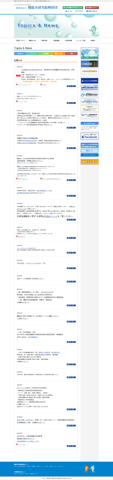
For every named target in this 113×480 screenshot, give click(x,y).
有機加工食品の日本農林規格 (26, 143)
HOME (15, 466)
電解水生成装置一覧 (21, 236)
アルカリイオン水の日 (33, 263)
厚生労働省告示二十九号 (44, 190)
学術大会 (15, 473)
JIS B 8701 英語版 (21, 444)
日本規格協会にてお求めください (28, 441)
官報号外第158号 (31, 140)
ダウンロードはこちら (89, 155)
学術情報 (46, 53)
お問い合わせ (61, 466)
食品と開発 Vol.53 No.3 (25, 420)
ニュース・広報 (45, 466)
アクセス (55, 466)
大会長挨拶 (44, 84)
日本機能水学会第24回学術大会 (31, 70)
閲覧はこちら (89, 150)
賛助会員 (93, 126)
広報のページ (51, 216)
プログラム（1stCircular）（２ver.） (24, 84)
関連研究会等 (21, 473)
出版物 (51, 466)
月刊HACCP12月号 (47, 292)
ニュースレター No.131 (22, 101)
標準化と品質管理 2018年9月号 (50, 352)
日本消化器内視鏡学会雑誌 (24, 170)
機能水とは (39, 466)
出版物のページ (37, 233)
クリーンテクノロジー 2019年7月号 (26, 248)
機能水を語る (59, 53)
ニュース (33, 53)
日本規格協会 (32, 337)
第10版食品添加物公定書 (25, 193)
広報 (71, 53)
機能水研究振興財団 (21, 466)
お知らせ (20, 53)
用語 (37, 473)
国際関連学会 (31, 473)
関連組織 (33, 466)
